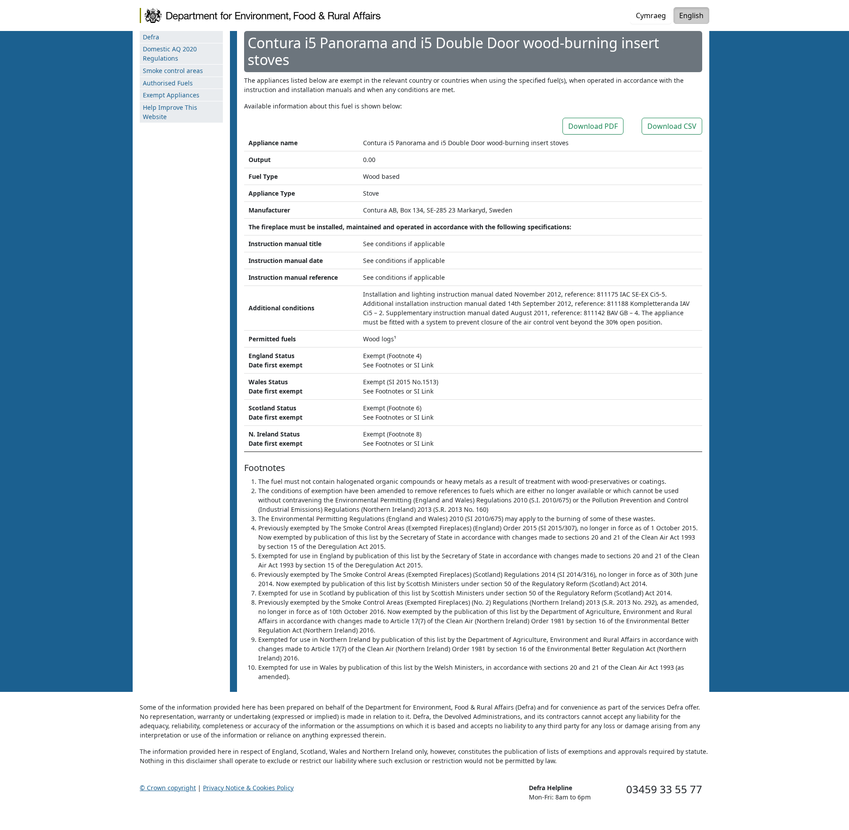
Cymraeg (651, 15)
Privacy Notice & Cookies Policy (248, 788)
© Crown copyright (168, 788)
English (691, 15)
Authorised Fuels (168, 83)
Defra (151, 37)
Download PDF (593, 126)
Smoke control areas (173, 70)
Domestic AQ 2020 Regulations (170, 53)
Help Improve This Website (170, 112)
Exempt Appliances (171, 95)
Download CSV (671, 126)
